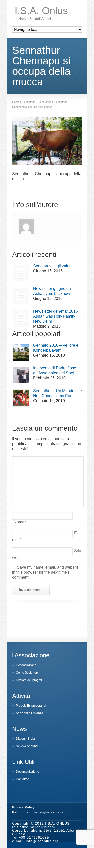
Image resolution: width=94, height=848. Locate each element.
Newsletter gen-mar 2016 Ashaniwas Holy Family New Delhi (55, 316)
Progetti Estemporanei (31, 705)
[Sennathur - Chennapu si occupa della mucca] (47, 141)
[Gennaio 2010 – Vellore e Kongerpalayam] (20, 352)
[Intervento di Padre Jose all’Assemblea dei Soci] (20, 375)
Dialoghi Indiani (26, 738)
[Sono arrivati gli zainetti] (20, 273)
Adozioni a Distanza (29, 713)
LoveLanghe (39, 812)
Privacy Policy (23, 807)
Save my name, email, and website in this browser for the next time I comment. (45, 572)
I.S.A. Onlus (41, 10)
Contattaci (23, 779)
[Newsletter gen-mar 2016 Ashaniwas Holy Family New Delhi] (20, 318)
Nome (20, 522)
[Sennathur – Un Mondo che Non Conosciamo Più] (20, 398)
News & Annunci (27, 746)
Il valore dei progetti (29, 680)
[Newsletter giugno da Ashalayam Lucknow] (20, 295)
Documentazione (27, 771)
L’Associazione (26, 665)
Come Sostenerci (27, 672)
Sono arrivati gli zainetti (54, 266)
